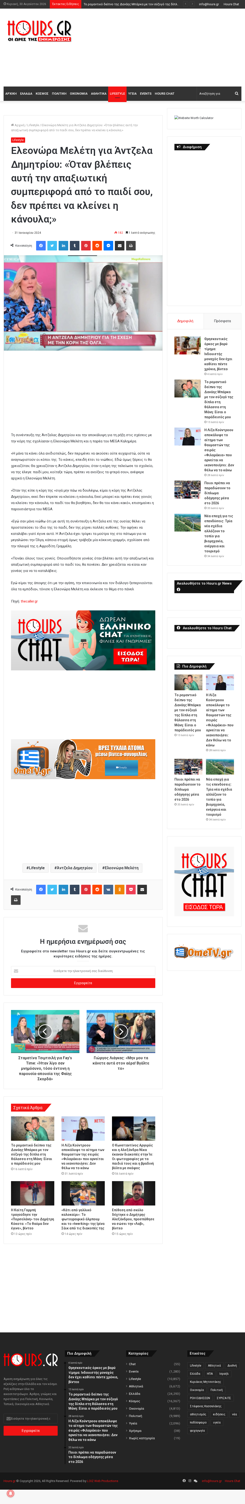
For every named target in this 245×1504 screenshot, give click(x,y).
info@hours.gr (209, 4)
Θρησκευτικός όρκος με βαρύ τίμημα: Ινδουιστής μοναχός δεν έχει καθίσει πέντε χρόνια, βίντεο (218, 354)
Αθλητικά (98, 93)
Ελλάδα (26, 93)
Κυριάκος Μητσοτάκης (205, 1382)
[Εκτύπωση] (131, 245)
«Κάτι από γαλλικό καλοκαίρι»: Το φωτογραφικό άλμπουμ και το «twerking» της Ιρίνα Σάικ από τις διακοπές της (83, 1219)
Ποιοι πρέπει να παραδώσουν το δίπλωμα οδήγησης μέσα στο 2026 (217, 493)
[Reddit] (97, 245)
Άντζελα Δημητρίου (75, 868)
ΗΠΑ (210, 1373)
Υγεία (132, 93)
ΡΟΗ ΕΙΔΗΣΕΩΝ (200, 1398)
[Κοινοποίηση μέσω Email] (119, 245)
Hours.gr (10, 1481)
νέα (234, 1414)
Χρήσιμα (135, 1431)
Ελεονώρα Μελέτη (122, 868)
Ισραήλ (224, 1373)
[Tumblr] (74, 245)
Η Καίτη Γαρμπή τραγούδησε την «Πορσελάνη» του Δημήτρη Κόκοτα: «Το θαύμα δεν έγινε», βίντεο (32, 1219)
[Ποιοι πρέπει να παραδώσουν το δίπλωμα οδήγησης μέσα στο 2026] (187, 490)
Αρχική (11, 93)
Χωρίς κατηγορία (142, 1438)
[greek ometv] (83, 778)
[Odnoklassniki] (119, 889)
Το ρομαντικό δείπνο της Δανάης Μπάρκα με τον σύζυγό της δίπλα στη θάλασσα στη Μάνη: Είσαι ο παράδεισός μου (31, 1154)
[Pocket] (131, 889)
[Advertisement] (165, 46)
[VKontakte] (108, 889)
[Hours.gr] (39, 30)
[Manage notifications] (10, 1493)
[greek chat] (83, 669)
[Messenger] (108, 245)
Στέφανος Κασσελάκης (206, 1406)
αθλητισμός (198, 1414)
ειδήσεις (219, 1414)
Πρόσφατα (222, 321)
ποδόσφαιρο (198, 1422)
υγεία (217, 1422)
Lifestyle (117, 93)
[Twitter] (52, 245)
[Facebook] (41, 245)
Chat (132, 1364)
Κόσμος (42, 93)
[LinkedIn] (63, 245)
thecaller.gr (29, 601)
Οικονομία (79, 93)
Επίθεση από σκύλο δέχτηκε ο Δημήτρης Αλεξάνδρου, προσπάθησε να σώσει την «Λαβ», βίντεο (133, 1219)
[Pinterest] (86, 245)
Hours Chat (231, 4)
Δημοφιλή (185, 321)
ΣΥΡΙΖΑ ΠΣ (224, 1398)
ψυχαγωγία (197, 1430)
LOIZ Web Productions (102, 1481)
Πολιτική (59, 93)
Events (145, 93)
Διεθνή (232, 1365)
